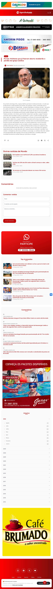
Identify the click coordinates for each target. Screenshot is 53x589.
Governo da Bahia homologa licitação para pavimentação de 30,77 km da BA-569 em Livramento (31, 272)
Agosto (27, 423)
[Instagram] (18, 570)
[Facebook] (41, 140)
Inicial (13, 577)
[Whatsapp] (38, 140)
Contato (39, 577)
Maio (27, 432)
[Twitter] (29, 570)
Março (27, 437)
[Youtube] (35, 570)
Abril (27, 435)
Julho (27, 426)
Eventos (26, 577)
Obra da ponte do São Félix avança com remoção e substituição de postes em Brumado (28, 296)
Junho (27, 429)
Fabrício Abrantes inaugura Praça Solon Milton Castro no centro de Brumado (25, 318)
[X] (45, 140)
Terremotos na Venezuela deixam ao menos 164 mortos (29, 170)
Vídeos (32, 577)
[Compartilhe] (48, 140)
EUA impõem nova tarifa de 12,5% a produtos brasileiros (29, 154)
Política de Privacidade (17, 585)
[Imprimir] (8, 140)
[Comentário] (5, 140)
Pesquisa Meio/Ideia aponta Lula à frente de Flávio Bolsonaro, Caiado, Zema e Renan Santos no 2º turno (31, 288)
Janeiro (27, 443)
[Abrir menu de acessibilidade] (45, 582)
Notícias (19, 577)
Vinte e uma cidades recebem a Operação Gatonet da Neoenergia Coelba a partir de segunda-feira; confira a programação (29, 281)
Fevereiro (27, 440)
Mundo (6, 56)
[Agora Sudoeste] (24, 13)
